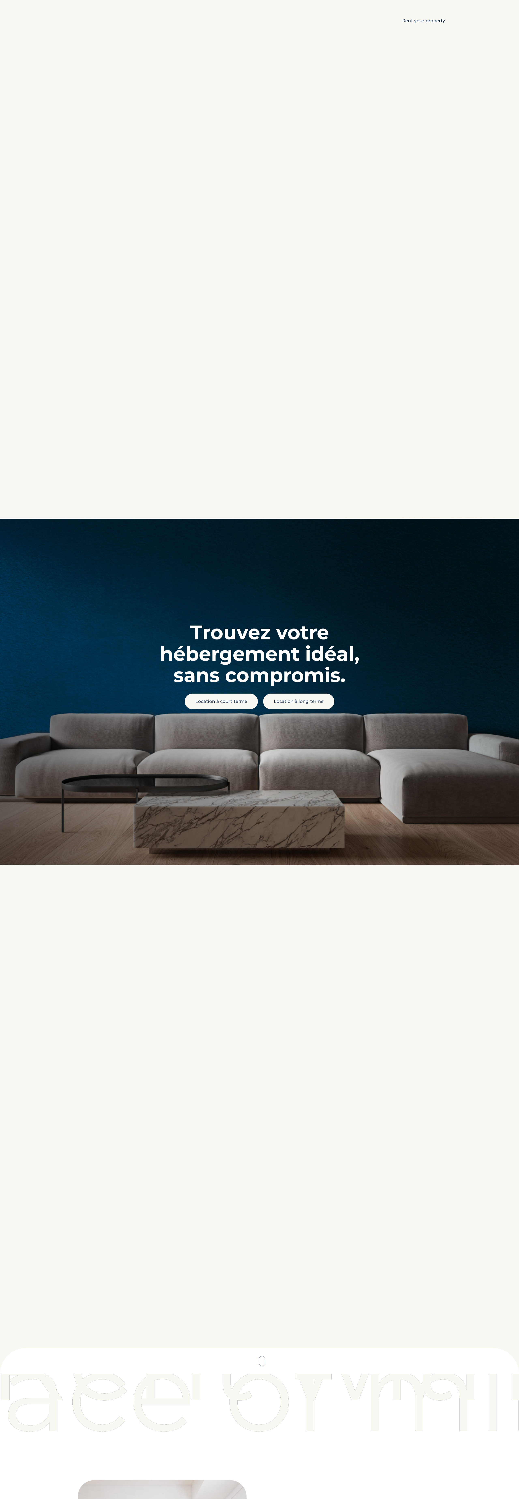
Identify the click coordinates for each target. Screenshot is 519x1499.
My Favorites (366, 20)
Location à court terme (221, 702)
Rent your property (423, 20)
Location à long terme (299, 702)
